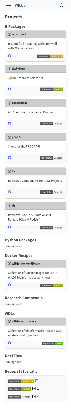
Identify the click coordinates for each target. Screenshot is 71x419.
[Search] (61, 5)
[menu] (8, 5)
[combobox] (62, 5)
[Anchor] (28, 26)
